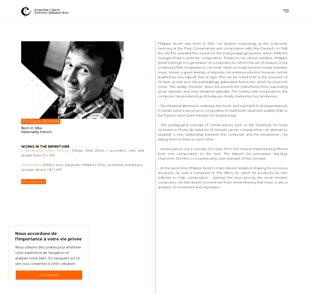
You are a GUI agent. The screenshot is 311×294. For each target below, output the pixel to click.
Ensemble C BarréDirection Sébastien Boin (52, 11)
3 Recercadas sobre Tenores (45, 150)
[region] (49, 255)
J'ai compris (49, 275)
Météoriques (31, 165)
